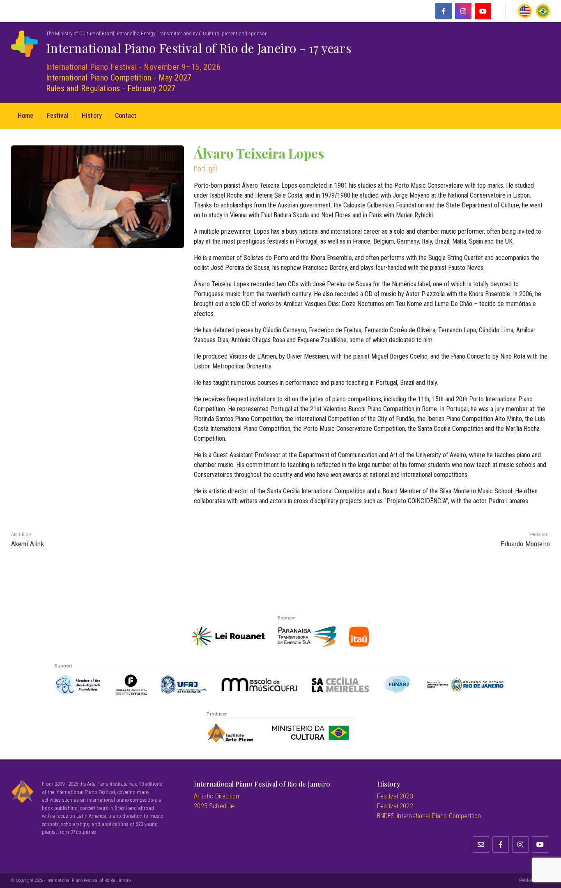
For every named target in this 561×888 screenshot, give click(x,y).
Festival (58, 116)
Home (26, 116)
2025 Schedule (214, 806)
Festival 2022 (395, 806)
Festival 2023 (395, 796)
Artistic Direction (216, 796)
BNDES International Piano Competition (429, 816)
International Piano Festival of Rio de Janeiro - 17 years (198, 48)
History (92, 116)
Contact (125, 116)
